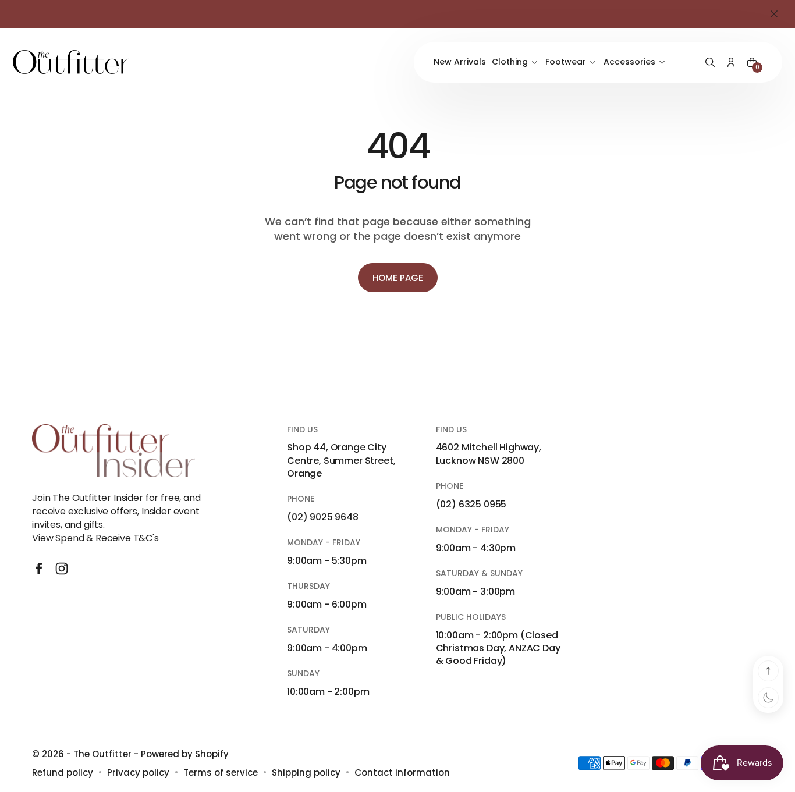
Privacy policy (138, 772)
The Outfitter (102, 754)
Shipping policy (306, 772)
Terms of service (220, 772)
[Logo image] (71, 62)
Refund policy (62, 772)
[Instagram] (62, 569)
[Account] (731, 62)
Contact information (402, 772)
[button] (710, 62)
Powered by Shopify (185, 754)
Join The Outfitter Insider (87, 498)
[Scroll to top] (768, 671)
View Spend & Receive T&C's (95, 538)
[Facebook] (39, 569)
